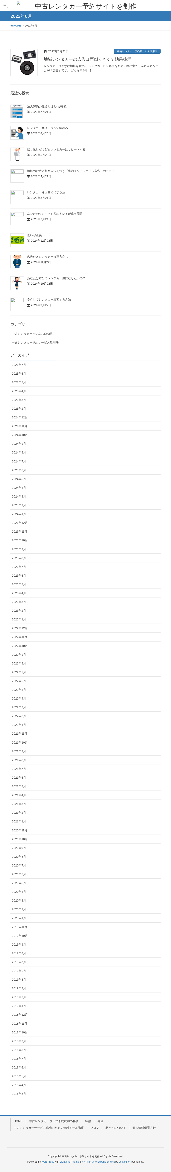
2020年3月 (19, 900)
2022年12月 (20, 628)
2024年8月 (19, 452)
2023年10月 (20, 540)
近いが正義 (34, 235)
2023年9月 (19, 549)
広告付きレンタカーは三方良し (47, 256)
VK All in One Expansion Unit (98, 1161)
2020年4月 (19, 891)
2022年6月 (19, 681)
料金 (100, 1121)
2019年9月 (19, 944)
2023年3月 (19, 602)
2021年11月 (19, 733)
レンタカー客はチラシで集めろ (47, 128)
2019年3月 (19, 988)
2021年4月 (19, 795)
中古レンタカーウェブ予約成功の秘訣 (54, 1121)
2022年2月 (19, 716)
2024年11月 (19, 426)
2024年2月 (19, 505)
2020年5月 (19, 883)
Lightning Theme (69, 1161)
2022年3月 (19, 707)
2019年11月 (19, 927)
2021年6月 (19, 777)
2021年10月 (20, 742)
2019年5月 (19, 979)
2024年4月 (19, 487)
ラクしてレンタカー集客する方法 (49, 299)
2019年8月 (19, 953)
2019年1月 (19, 1006)
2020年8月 (19, 856)
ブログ (94, 1127)
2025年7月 (19, 364)
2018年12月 (20, 1014)
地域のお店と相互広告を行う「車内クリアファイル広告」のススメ (71, 171)
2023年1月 (19, 619)
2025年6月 (19, 373)
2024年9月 (19, 443)
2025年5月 (19, 382)
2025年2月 (19, 408)
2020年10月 (20, 839)
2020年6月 (19, 874)
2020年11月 (19, 830)
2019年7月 (19, 962)
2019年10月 (20, 935)
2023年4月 (19, 593)
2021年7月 (19, 768)
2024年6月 (19, 470)
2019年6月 (19, 970)
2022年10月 (20, 646)
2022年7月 (19, 672)
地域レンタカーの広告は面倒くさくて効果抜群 (87, 59)
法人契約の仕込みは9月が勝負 (47, 106)
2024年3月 (19, 496)
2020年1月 (19, 918)
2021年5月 (19, 786)
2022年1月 (19, 724)
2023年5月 (19, 584)
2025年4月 (19, 391)
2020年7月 (19, 865)
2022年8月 (19, 663)
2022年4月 (19, 698)
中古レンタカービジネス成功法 (32, 333)
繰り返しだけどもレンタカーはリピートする (56, 149)
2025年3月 (19, 400)
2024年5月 (19, 479)
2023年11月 (19, 531)
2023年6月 (19, 575)
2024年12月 (20, 417)
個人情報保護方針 (144, 1127)
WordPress (47, 1161)
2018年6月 (19, 1067)
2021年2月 (19, 812)
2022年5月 (19, 689)
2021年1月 (19, 821)
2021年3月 (19, 804)
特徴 (88, 1121)
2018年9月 (19, 1041)
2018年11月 (19, 1023)
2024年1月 (19, 514)
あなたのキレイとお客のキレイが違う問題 (55, 213)
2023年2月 (19, 610)
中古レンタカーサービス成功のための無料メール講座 (49, 1127)
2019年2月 (19, 997)
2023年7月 (19, 566)
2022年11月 (19, 637)
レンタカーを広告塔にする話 (46, 192)
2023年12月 (20, 522)
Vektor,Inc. (124, 1161)
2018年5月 (19, 1076)
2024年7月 (19, 461)
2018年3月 (19, 1093)
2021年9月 (19, 751)
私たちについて (116, 1127)
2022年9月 (19, 654)
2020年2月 (19, 909)
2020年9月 (19, 848)
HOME (18, 1121)
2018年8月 (19, 1050)
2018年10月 (20, 1032)
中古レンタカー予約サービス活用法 (137, 51)
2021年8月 (19, 760)
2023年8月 (19, 558)
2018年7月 (19, 1058)
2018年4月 (19, 1085)
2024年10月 (20, 435)
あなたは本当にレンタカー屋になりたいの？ (56, 278)
